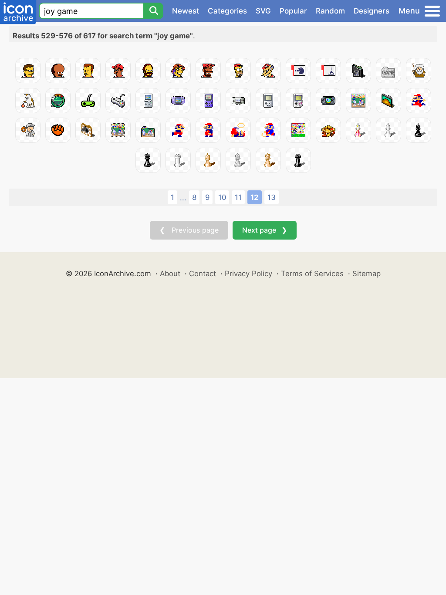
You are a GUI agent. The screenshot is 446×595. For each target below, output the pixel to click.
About (170, 273)
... (183, 197)
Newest (185, 11)
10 (222, 197)
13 (271, 197)
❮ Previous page (189, 230)
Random (330, 11)
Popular (293, 11)
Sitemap (366, 273)
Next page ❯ (264, 230)
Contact (202, 273)
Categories (227, 11)
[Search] (153, 11)
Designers (371, 11)
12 (254, 197)
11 (238, 197)
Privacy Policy (248, 273)
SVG (263, 11)
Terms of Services (312, 273)
